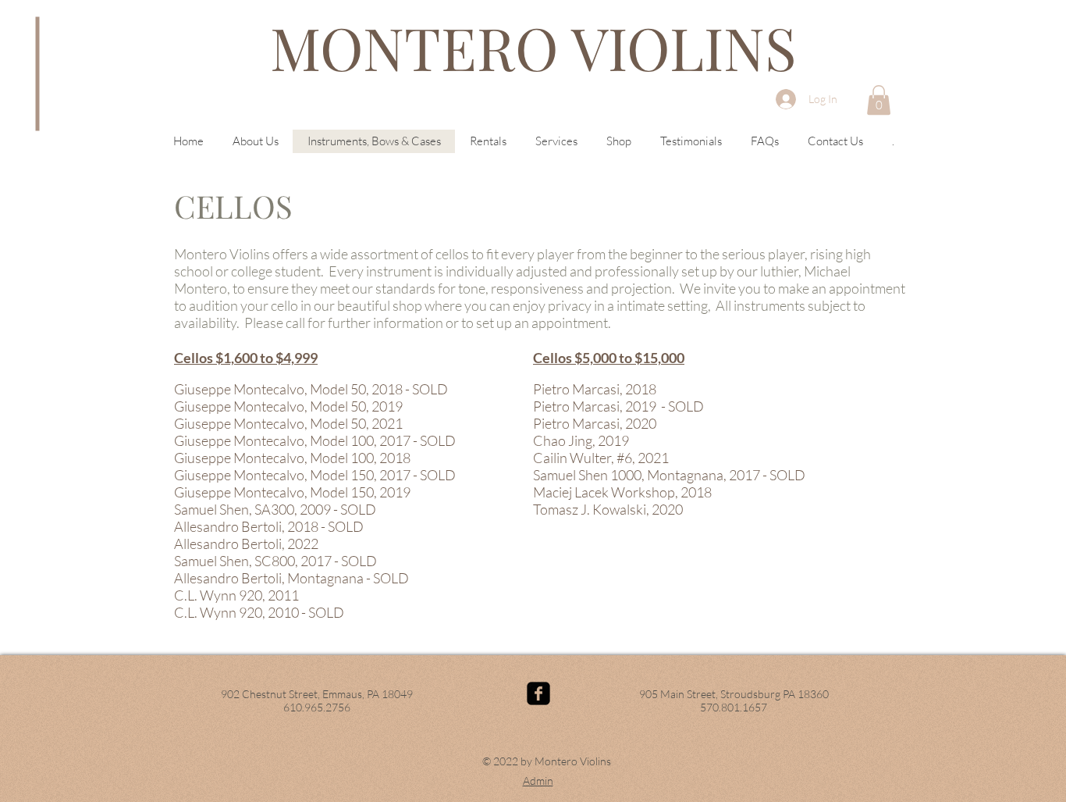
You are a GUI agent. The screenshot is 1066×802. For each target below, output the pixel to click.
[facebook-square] (538, 693)
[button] (878, 100)
